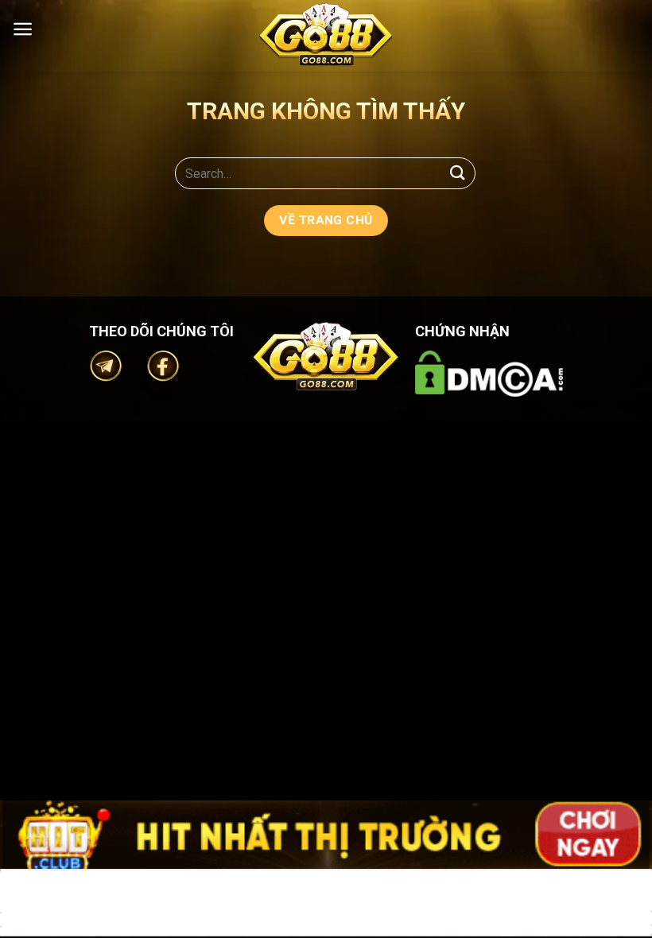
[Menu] (22, 29)
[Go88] (326, 34)
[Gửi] (458, 172)
